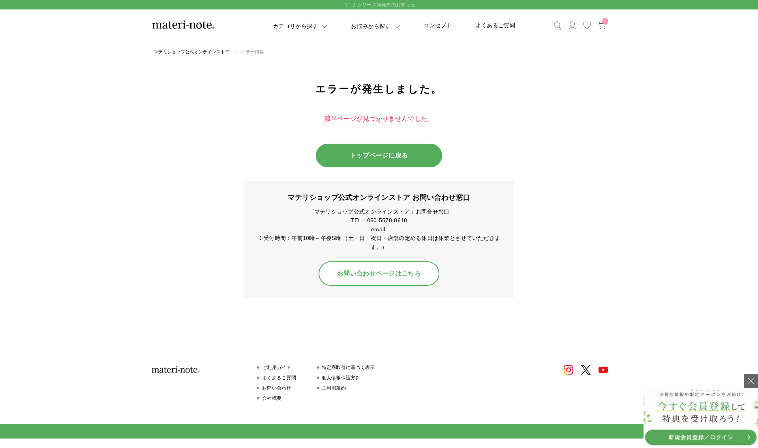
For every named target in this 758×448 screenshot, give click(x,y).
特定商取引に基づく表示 (348, 367)
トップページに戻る (379, 155)
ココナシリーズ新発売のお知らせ (379, 4)
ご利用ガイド (276, 367)
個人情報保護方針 (341, 377)
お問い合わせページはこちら (379, 273)
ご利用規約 (334, 388)
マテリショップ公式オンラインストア (192, 51)
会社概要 (271, 398)
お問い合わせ (276, 388)
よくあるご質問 (495, 25)
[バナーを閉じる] (751, 381)
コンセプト (438, 25)
